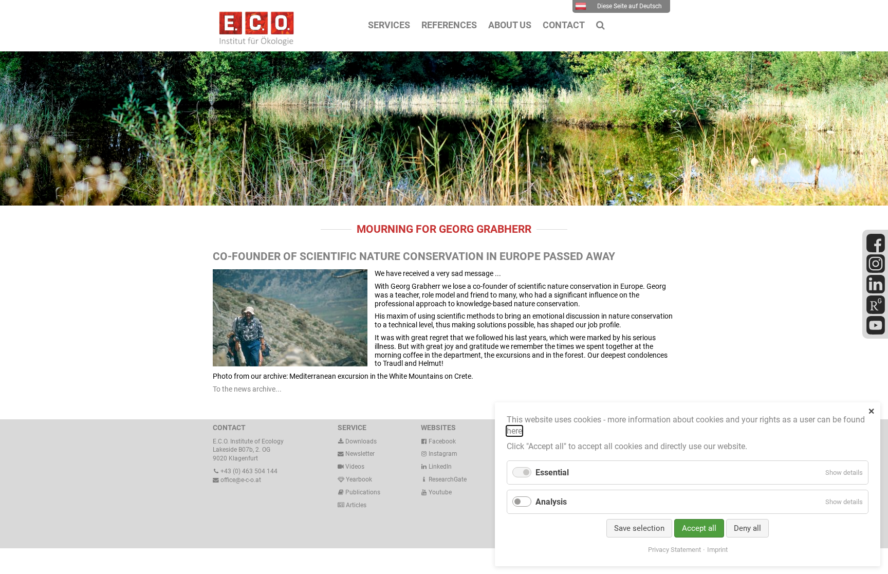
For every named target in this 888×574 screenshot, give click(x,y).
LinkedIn (439, 466)
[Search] (600, 25)
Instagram (442, 453)
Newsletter (359, 453)
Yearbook (358, 479)
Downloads (360, 441)
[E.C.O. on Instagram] (875, 271)
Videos (354, 466)
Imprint (717, 549)
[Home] (254, 43)
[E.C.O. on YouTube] (875, 332)
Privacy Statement (674, 549)
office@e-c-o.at (240, 480)
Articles (355, 505)
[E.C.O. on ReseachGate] (875, 312)
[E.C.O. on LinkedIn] (875, 291)
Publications (362, 492)
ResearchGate (447, 479)
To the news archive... (247, 389)
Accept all (699, 528)
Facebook (441, 441)
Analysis (551, 502)
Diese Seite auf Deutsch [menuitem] (629, 6)
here (514, 431)
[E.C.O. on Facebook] (875, 250)
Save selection (639, 528)
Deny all (747, 528)
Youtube (439, 492)
